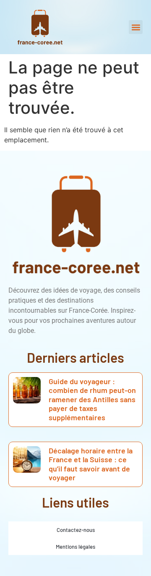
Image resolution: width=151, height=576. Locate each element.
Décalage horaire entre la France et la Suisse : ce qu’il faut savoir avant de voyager (91, 464)
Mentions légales (75, 546)
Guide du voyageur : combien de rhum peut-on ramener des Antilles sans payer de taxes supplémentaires (92, 399)
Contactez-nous (76, 529)
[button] (136, 27)
